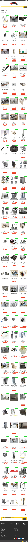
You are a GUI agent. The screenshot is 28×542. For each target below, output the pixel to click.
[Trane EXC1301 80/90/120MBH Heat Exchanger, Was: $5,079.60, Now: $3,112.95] (5, 133)
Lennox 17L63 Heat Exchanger (14, 339)
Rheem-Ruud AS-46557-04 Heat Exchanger (14, 216)
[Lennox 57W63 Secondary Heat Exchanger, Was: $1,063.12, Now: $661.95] (23, 366)
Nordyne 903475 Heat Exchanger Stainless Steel (23, 293)
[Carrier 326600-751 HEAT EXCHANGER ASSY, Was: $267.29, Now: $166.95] (14, 501)
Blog (1, 532)
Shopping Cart (2, 0)
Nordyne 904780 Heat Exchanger (14, 247)
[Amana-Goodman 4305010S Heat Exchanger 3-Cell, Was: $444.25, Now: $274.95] (5, 471)
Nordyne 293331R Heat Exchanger (14, 231)
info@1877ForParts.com (4, 536)
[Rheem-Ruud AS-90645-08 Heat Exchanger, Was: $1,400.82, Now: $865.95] (5, 211)
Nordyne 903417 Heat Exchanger (23, 278)
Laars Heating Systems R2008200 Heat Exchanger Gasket (23, 74)
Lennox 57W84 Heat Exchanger (14, 355)
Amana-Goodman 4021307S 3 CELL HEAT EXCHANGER (14, 402)
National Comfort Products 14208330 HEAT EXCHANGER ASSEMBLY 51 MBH (14, 325)
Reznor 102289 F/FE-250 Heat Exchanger (23, 138)
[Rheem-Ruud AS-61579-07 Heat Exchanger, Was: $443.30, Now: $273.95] (5, 196)
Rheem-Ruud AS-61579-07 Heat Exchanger (5, 201)
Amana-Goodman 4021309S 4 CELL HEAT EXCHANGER (5, 402)
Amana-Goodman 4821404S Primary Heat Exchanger (14, 476)
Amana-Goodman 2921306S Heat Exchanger (14, 417)
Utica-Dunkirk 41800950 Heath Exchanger (14, 73)
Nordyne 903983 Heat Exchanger (5, 247)
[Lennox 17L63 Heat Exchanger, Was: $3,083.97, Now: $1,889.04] (14, 335)
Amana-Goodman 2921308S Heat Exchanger (23, 402)
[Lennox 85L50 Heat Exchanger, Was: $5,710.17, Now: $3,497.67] (5, 381)
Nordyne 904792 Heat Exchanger (23, 263)
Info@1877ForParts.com (15, 5)
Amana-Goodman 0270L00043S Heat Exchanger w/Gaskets (23, 461)
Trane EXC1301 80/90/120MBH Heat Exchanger (5, 138)
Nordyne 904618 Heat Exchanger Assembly (14, 278)
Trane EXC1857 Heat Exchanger (5, 106)
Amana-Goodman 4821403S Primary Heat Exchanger (23, 476)
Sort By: (2, 12)
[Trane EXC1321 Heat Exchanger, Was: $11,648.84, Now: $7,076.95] (23, 117)
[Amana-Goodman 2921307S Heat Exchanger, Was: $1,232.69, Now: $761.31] (5, 412)
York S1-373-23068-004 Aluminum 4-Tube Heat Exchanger (5, 40)
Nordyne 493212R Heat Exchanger (5, 309)
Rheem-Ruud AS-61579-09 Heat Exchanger (5, 169)
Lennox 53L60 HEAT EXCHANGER (5, 355)
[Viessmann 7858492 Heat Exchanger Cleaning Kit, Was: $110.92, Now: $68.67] (5, 68)
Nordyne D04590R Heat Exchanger (5, 278)
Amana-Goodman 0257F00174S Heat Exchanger (14, 445)
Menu (26, 0)
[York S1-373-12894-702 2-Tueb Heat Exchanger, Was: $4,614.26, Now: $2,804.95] (23, 35)
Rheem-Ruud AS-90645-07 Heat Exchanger (14, 185)
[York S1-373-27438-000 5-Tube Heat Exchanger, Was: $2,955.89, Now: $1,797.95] (5, 19)
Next (25, 514)
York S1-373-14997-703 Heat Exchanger (14, 24)
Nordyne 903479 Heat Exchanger (5, 263)
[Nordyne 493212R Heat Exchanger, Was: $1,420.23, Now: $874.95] (5, 304)
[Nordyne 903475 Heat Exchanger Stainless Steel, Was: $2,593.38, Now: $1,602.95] (23, 288)
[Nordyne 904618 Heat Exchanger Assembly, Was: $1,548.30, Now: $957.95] (14, 273)
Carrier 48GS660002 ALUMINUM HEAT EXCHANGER (23, 491)
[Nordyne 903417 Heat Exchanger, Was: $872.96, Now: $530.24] (23, 273)
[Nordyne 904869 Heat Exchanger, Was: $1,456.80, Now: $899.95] (5, 226)
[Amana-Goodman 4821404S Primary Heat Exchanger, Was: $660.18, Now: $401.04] (14, 471)
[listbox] (5, 12)
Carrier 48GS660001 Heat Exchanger (5, 506)
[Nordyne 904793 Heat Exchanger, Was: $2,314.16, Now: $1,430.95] (23, 226)
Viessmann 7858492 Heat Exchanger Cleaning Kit (5, 73)
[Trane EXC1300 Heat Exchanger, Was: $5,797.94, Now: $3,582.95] (14, 133)
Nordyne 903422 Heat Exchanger (23, 309)
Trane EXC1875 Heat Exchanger (23, 106)
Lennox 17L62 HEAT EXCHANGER (23, 340)
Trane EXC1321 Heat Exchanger (23, 122)
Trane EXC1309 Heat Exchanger (14, 89)
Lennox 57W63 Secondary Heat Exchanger (23, 371)
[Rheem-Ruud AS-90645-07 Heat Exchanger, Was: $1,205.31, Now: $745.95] (14, 180)
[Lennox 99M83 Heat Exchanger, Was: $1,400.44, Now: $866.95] (14, 366)
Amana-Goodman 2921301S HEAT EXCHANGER (5, 430)
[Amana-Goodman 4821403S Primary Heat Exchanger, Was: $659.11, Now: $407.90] (23, 471)
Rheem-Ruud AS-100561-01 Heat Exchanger (23, 216)
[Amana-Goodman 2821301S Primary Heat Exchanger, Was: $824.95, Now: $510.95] (5, 455)
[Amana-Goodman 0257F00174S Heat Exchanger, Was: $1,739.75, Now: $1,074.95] (14, 440)
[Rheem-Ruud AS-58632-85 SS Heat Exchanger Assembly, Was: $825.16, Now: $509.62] (23, 164)
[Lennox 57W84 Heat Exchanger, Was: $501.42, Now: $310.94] (14, 350)
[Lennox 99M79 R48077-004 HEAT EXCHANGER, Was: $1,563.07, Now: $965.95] (23, 319)
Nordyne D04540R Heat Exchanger (14, 293)
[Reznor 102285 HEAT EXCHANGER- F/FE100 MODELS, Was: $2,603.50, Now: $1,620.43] (14, 149)
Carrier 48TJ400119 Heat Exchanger (23, 506)
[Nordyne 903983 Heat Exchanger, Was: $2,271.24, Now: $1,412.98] (5, 242)
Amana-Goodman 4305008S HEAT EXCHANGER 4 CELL (23, 386)
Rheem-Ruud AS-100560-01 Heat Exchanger (23, 154)
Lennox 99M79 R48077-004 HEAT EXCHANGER (23, 324)
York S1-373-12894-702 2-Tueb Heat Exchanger (23, 40)
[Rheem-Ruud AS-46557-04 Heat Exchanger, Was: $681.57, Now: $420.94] (14, 211)
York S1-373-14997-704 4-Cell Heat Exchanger (14, 56)
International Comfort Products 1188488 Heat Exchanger (14, 386)
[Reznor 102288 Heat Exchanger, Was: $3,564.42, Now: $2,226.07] (5, 149)
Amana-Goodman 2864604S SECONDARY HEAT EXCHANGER (5, 446)
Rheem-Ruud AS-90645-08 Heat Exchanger (5, 216)
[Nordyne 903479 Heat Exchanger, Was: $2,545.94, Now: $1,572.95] (5, 258)
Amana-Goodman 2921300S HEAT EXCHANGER (14, 430)
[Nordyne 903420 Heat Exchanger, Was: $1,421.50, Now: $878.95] (14, 258)
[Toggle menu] (1, 3)
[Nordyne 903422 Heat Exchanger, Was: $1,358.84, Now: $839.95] (23, 304)
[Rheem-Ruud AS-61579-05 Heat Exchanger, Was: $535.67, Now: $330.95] (14, 196)
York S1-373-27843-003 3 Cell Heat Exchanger (5, 56)
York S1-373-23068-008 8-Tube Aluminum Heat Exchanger (23, 24)
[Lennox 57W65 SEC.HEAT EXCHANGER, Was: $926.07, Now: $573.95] (5, 335)
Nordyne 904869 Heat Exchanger (5, 231)
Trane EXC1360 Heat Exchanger (14, 122)
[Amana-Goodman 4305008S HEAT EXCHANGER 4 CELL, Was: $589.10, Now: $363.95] (23, 381)
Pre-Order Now (23, 327)
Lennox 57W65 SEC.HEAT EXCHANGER (5, 340)
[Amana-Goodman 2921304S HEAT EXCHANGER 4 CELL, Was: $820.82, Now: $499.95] (23, 412)
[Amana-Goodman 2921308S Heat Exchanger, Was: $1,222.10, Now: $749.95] (23, 397)
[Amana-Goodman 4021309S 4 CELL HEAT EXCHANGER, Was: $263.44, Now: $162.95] (5, 397)
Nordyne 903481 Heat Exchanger (23, 247)
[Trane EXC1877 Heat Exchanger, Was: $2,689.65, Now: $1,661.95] (23, 85)
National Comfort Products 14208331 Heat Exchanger (5, 324)
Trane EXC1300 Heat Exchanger (14, 138)
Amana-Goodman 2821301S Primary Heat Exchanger (5, 460)
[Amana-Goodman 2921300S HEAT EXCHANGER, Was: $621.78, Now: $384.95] (14, 425)
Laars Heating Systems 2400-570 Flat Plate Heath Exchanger (5, 90)
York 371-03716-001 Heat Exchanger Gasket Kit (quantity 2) (23, 57)
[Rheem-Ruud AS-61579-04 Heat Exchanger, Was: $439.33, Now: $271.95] (23, 196)
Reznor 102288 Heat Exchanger (5, 154)
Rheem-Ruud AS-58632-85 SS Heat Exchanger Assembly (22, 169)
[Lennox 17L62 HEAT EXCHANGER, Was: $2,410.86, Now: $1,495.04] (23, 335)
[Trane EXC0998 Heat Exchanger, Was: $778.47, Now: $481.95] (14, 101)
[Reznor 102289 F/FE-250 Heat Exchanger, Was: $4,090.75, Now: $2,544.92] (23, 133)
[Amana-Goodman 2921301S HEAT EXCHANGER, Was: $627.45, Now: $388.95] (5, 425)
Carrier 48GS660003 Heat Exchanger (14, 491)
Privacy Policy (16, 530)
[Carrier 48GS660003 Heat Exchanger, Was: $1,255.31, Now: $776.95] (14, 486)
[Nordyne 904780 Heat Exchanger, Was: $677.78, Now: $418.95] (14, 242)
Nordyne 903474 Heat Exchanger (14, 309)
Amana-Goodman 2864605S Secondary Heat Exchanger (23, 430)
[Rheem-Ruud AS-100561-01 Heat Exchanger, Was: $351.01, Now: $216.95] (23, 211)
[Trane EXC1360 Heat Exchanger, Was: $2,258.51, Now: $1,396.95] (14, 117)
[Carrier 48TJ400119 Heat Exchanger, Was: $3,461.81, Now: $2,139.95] (23, 501)
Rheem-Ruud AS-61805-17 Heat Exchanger (23, 185)
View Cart (2, 531)
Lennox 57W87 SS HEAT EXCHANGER (23, 355)
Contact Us (15, 532)
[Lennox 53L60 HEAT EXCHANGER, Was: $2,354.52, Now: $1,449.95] (5, 350)
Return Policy (16, 531)
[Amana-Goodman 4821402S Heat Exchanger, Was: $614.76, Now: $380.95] (5, 486)
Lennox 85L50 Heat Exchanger (5, 385)
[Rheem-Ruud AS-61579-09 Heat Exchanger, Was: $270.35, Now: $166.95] (5, 164)
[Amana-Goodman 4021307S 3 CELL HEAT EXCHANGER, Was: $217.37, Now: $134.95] (14, 397)
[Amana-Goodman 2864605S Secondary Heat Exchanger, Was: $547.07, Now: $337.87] (23, 425)
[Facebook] (16, 535)
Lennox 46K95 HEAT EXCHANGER (5, 371)
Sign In (1, 528)
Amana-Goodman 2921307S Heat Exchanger (5, 417)
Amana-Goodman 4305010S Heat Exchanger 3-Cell (5, 476)
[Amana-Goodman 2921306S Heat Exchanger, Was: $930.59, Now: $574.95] (14, 412)
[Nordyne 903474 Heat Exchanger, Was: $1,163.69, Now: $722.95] (14, 304)
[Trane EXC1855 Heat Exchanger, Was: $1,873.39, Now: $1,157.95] (5, 117)
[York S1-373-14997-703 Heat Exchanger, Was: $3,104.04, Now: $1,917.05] (14, 19)
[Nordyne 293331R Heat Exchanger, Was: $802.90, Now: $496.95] (14, 226)
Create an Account (3, 529)
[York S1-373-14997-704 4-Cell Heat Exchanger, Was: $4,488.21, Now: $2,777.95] (14, 51)
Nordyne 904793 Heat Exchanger (23, 231)
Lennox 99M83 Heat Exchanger (14, 371)
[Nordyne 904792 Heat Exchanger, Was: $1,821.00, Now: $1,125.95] (23, 258)
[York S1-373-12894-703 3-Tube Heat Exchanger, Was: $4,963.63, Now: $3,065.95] (14, 35)
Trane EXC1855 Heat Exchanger (5, 122)
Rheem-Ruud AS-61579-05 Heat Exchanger (14, 201)
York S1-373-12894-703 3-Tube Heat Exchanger (14, 40)
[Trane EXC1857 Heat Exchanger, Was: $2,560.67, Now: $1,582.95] (5, 101)
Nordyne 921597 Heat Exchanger (5, 293)
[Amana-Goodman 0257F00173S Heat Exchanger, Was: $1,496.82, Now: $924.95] (23, 440)
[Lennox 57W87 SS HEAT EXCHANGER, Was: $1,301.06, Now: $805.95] (23, 350)
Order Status (2, 530)
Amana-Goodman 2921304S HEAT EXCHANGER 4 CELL (23, 417)
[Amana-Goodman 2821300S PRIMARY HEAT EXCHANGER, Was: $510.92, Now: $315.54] (14, 455)
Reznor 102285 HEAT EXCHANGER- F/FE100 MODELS (14, 154)
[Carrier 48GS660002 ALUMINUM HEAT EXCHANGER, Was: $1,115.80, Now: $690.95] (23, 486)
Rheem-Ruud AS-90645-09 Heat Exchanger (5, 185)
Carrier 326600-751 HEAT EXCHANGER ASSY (14, 506)
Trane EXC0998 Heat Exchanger (14, 106)
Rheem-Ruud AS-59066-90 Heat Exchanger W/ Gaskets (14, 169)
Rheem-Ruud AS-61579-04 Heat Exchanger (23, 201)
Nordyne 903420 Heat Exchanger (14, 263)
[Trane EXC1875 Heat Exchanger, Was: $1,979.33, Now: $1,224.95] (23, 101)
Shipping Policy (16, 529)
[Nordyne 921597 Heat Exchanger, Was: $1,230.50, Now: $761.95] (5, 288)
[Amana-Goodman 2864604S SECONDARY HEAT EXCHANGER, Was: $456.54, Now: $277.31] (5, 440)
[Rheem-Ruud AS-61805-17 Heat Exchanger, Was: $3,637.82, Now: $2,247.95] (23, 180)
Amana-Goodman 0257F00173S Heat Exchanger (23, 445)
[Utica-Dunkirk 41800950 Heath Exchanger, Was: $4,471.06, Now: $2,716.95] (14, 68)
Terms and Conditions (17, 528)
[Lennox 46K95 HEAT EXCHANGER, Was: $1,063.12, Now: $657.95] (5, 366)
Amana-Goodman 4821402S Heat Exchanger (5, 491)
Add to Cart (5, 27)
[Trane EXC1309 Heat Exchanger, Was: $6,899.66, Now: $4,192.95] (14, 85)
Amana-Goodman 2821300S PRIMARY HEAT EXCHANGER (14, 460)
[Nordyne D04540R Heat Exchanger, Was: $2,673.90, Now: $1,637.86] (14, 288)
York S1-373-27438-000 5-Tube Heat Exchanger (5, 24)
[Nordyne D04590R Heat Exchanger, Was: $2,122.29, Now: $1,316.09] (5, 273)
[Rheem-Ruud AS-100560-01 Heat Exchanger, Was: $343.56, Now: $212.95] (23, 149)
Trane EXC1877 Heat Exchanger (23, 89)
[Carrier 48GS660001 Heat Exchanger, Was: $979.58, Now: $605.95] (5, 501)
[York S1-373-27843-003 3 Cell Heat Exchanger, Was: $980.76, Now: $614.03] (5, 51)
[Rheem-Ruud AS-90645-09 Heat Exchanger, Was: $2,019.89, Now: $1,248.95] (5, 180)
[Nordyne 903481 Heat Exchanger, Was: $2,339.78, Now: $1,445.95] (23, 242)
